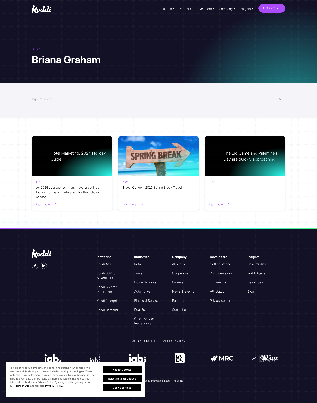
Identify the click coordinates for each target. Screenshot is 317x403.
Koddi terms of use (173, 380)
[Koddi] (44, 9)
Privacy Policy (53, 385)
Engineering (218, 282)
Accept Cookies (122, 369)
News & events (183, 291)
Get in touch (272, 8)
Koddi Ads (104, 264)
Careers (177, 282)
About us (178, 264)
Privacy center (220, 300)
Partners (185, 9)
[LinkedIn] (44, 265)
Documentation (221, 273)
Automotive (142, 291)
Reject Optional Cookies (122, 378)
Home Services (145, 282)
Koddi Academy (258, 273)
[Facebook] (35, 265)
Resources (255, 282)
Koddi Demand (107, 310)
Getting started (220, 264)
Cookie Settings (122, 387)
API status (217, 291)
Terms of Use (22, 385)
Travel (138, 273)
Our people (180, 273)
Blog (250, 291)
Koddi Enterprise (108, 301)
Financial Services (147, 300)
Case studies (256, 264)
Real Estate (142, 309)
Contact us (179, 309)
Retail (138, 264)
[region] (75, 379)
